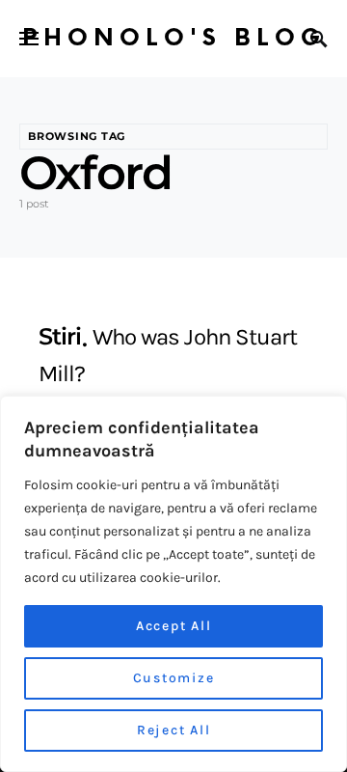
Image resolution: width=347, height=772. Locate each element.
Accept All (174, 626)
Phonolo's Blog (174, 38)
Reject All (174, 730)
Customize (174, 678)
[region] (173, 584)
